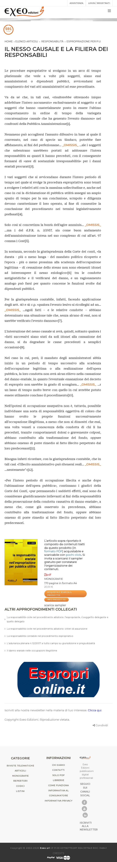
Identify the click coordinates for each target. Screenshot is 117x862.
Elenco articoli (26, 41)
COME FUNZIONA (58, 785)
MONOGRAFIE (53, 578)
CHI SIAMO (58, 765)
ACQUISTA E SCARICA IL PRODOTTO (59, 593)
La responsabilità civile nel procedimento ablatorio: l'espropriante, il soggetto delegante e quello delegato (57, 619)
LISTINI (20, 791)
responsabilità (52, 41)
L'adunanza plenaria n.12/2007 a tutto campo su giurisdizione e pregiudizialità (51, 643)
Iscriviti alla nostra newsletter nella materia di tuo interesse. (46, 710)
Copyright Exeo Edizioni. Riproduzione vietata (37, 719)
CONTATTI (58, 770)
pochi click (73, 555)
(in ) (60, 549)
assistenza (76, 3)
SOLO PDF (58, 775)
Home (9, 41)
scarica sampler (55, 605)
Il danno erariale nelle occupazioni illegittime (32, 650)
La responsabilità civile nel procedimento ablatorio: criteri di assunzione (47, 628)
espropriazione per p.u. (84, 41)
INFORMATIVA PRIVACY (58, 800)
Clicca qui (94, 710)
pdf (49, 574)
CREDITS (58, 853)
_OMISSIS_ (70, 145)
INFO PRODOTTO (56, 599)
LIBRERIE (58, 780)
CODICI (20, 786)
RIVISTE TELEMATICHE (20, 765)
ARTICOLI (20, 770)
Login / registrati (99, 3)
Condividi (102, 725)
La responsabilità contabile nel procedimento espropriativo (40, 636)
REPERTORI (20, 780)
